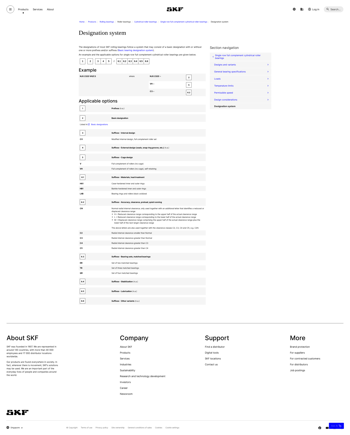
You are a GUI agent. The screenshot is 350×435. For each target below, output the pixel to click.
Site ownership (118, 427)
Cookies (158, 427)
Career (124, 388)
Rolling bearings (107, 22)
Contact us (211, 364)
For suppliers (297, 352)
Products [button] (23, 9)
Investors (125, 382)
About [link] (50, 9)
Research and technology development (142, 376)
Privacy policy (102, 427)
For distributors (299, 364)
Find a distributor (215, 346)
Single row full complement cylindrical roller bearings (183, 22)
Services (125, 358)
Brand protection (300, 346)
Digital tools (212, 352)
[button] (294, 9)
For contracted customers (305, 358)
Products (92, 22)
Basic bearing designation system (135, 50)
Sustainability (127, 370)
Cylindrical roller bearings (145, 22)
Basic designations (99, 124)
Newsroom (126, 393)
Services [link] (38, 9)
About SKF (126, 346)
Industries (125, 364)
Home (81, 22)
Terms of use (86, 427)
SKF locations (213, 358)
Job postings (297, 370)
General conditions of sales (140, 427)
